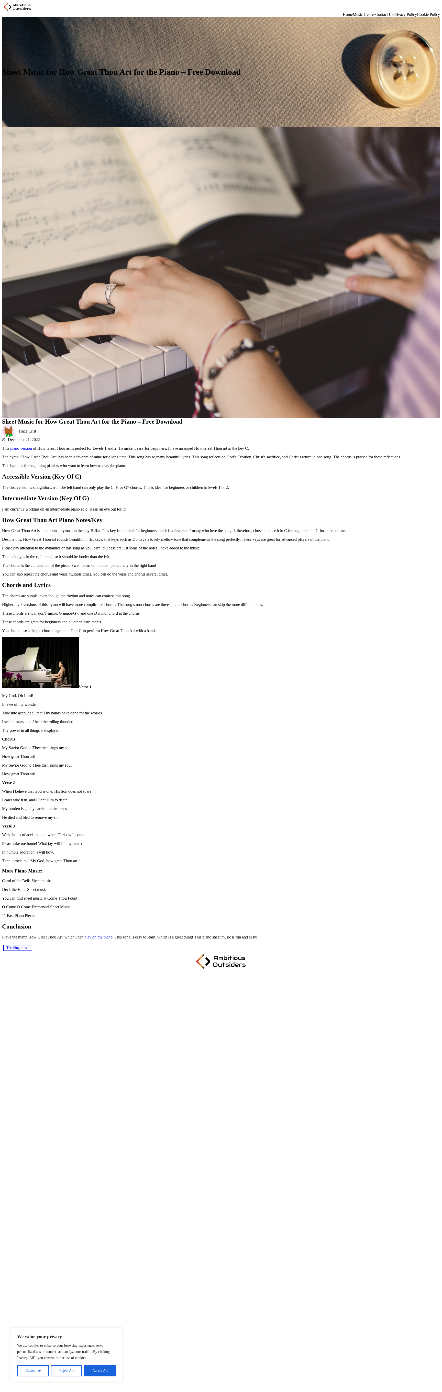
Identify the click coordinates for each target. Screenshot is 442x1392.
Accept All (100, 1371)
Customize (33, 1371)
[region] (66, 1355)
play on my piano (98, 937)
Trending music (17, 948)
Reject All (66, 1371)
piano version (21, 448)
